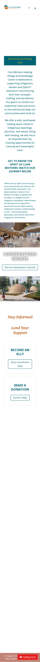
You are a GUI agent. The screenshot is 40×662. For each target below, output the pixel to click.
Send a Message (11, 621)
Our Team (8, 524)
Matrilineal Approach (12, 581)
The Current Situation (13, 535)
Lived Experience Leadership (16, 585)
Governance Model (12, 517)
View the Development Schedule (20, 267)
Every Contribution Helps (20, 364)
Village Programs (11, 588)
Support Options (11, 567)
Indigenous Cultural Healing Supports (20, 625)
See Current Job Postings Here (20, 60)
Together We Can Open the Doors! (18, 560)
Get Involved (10, 636)
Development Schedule (13, 545)
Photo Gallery (9, 606)
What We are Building (13, 520)
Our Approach (10, 514)
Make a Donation (11, 570)
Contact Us (20, 489)
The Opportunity (11, 539)
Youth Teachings (11, 594)
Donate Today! (20, 397)
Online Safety (9, 591)
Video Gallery (9, 610)
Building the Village (12, 542)
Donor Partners (10, 564)
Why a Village (9, 548)
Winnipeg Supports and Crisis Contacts (16, 629)
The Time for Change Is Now (16, 510)
